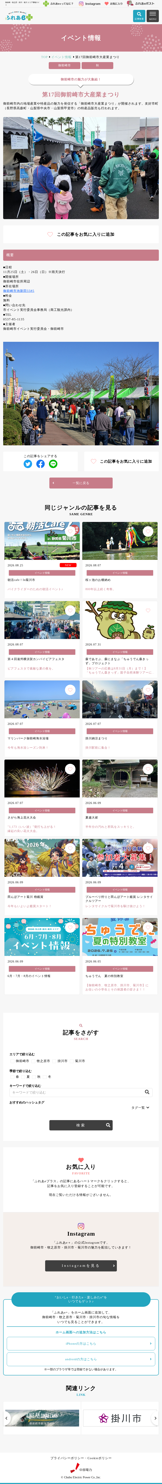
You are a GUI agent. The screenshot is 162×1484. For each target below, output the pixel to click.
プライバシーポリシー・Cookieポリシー (81, 1458)
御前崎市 (22, 1061)
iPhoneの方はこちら (81, 1343)
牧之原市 (43, 1061)
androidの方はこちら (81, 1359)
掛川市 (63, 1061)
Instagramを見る (81, 1266)
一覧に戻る (81, 483)
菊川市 (80, 1061)
